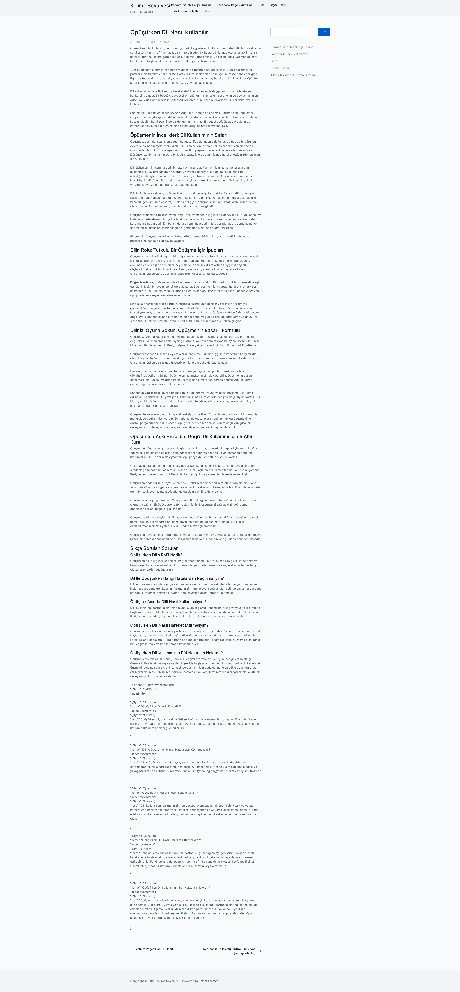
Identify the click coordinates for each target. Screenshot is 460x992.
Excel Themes (208, 981)
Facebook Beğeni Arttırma (234, 5)
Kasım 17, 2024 (159, 41)
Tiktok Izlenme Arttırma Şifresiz (192, 11)
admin (138, 41)
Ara (323, 32)
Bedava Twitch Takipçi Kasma (191, 5)
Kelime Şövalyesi (150, 6)
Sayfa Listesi (278, 5)
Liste (261, 5)
